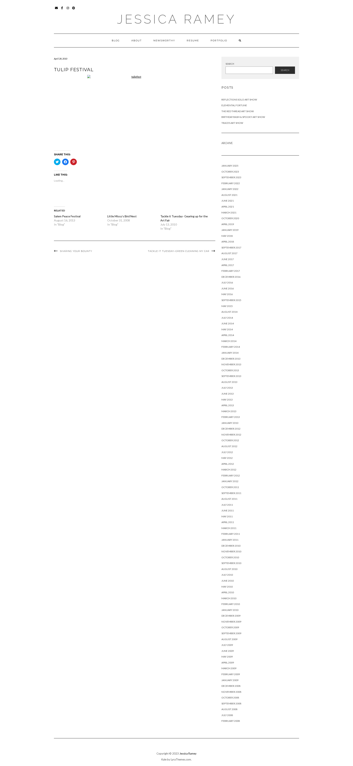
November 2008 (231, 691)
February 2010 (230, 604)
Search (230, 63)
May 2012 (227, 457)
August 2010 (229, 569)
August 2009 (229, 639)
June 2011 (227, 510)
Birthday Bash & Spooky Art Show (243, 116)
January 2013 (229, 422)
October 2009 (230, 627)
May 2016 (227, 294)
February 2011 (230, 533)
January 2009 (229, 680)
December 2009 (230, 615)
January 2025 (229, 165)
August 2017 (229, 253)
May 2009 (227, 656)
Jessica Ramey (176, 19)
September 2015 (231, 300)
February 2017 (230, 270)
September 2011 (231, 493)
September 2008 (231, 703)
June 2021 (227, 200)
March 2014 (228, 341)
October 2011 (230, 487)
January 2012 (229, 481)
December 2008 (230, 685)
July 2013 (227, 387)
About (136, 40)
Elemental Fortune (234, 105)
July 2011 (227, 504)
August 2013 (229, 382)
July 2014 (227, 317)
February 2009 (230, 674)
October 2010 (230, 557)
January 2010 (229, 609)
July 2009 (227, 644)
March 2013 (228, 411)
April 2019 (227, 224)
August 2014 (229, 311)
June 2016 (227, 288)
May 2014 (227, 329)
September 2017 (231, 247)
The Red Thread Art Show (237, 111)
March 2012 (228, 469)
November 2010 (231, 551)
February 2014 (230, 346)
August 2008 (229, 709)
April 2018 (227, 241)
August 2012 (229, 446)
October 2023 (230, 171)
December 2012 (230, 428)
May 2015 (227, 306)
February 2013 (230, 417)
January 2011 (229, 539)
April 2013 (227, 405)
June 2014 (227, 323)
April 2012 (227, 463)
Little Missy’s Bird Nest (122, 216)
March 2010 (228, 598)
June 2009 (227, 650)
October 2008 (230, 697)
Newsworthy (164, 40)
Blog (116, 40)
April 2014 (227, 335)
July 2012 (227, 452)
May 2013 (227, 399)
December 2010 (230, 545)
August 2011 (229, 498)
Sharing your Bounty (76, 251)
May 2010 (227, 586)
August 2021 (229, 194)
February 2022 (230, 183)
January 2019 (229, 229)
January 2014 (229, 352)
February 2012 (230, 475)
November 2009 (231, 621)
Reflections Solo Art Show (239, 99)
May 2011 (227, 516)
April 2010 (227, 592)
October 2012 (230, 440)
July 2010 (227, 574)
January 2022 (229, 189)
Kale (163, 759)
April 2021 (227, 206)
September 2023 (231, 177)
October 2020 (230, 218)
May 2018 (227, 235)
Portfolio (219, 40)
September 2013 (231, 376)
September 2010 (231, 563)
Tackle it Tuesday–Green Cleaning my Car (178, 251)
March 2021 (228, 212)
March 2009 (228, 668)
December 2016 (230, 276)
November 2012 (231, 434)
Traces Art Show (232, 122)
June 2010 (227, 580)
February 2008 (230, 720)
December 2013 (230, 358)
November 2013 (231, 364)
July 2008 (227, 715)
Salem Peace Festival (67, 216)
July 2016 (227, 282)
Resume (193, 40)
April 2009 (227, 662)
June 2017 (227, 259)
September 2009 (231, 633)
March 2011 (228, 528)
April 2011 (227, 522)
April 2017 (227, 265)
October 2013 (230, 370)
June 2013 (227, 393)
